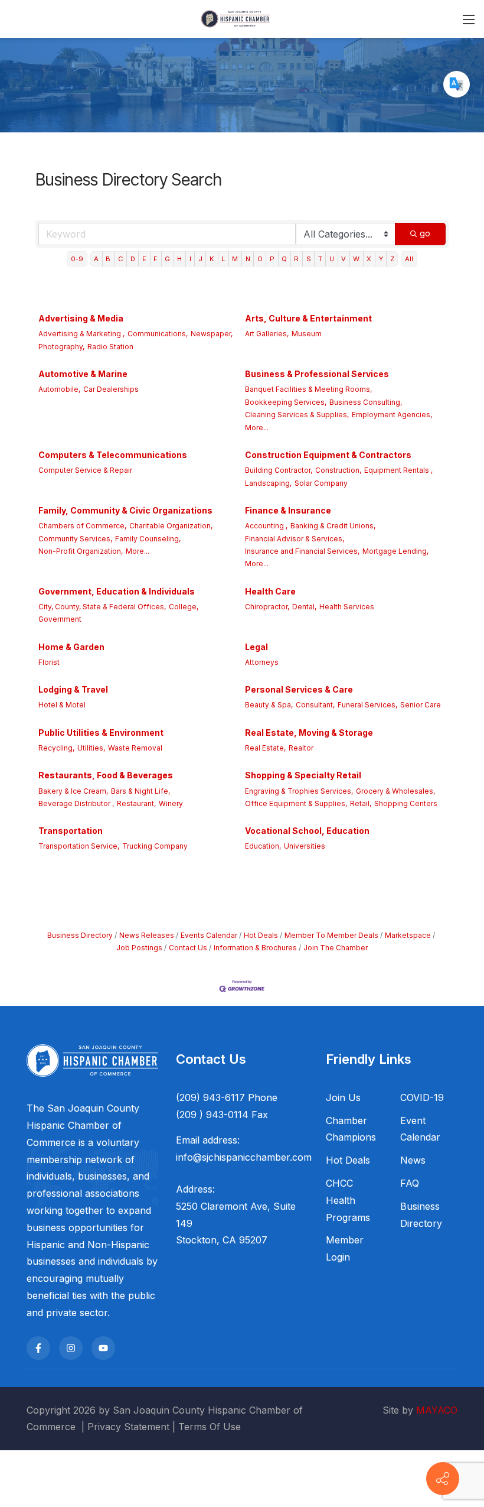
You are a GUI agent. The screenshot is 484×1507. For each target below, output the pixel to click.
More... (257, 427)
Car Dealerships (111, 389)
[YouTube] (103, 1348)
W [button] (356, 259)
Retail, (360, 803)
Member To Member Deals (331, 935)
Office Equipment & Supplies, (296, 803)
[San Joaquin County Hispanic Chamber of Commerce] (236, 18)
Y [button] (381, 259)
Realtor (301, 747)
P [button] (272, 259)
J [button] (200, 259)
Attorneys (262, 662)
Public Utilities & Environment (100, 732)
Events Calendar (209, 935)
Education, (263, 846)
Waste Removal (135, 747)
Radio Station (110, 346)
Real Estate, (265, 747)
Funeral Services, (367, 704)
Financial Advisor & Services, (294, 538)
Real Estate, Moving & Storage (309, 732)
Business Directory (80, 935)
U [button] (331, 259)
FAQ (409, 1183)
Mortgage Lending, (395, 551)
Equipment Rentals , (398, 470)
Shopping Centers (405, 803)
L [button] (223, 259)
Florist (49, 662)
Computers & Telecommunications (112, 455)
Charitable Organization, (170, 525)
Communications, (157, 333)
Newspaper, (212, 333)
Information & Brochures (255, 947)
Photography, (61, 346)
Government (59, 619)
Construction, (338, 470)
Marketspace (408, 935)
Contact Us (188, 947)
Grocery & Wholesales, (395, 791)
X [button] (369, 259)
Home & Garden (71, 647)
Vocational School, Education (307, 831)
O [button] (260, 259)
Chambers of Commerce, (82, 525)
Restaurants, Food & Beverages (105, 775)
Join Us (343, 1097)
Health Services (346, 606)
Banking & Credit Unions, (332, 525)
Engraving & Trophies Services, (299, 791)
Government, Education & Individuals (116, 591)
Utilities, (91, 747)
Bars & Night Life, (140, 791)
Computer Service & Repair (85, 470)
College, (183, 606)
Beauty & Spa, (269, 704)
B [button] (108, 259)
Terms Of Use (209, 1427)
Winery (171, 803)
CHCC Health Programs (348, 1200)
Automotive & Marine (82, 374)
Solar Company (321, 483)
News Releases (146, 935)
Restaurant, (136, 803)
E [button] (144, 259)
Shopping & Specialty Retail (303, 775)
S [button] (308, 259)
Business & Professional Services (317, 374)
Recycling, (56, 747)
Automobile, (59, 389)
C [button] (120, 259)
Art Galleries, (267, 333)
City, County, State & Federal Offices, (102, 606)
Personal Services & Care (299, 689)
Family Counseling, (148, 538)
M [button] (235, 259)
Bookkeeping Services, (285, 402)
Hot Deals (261, 935)
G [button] (167, 259)
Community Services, (75, 538)
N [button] (248, 259)
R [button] (296, 259)
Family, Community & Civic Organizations (125, 510)
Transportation (70, 831)
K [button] (212, 259)
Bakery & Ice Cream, (73, 791)
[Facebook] (38, 1348)
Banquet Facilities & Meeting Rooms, (308, 389)
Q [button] (284, 259)
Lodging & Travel (73, 689)
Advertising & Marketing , (81, 333)
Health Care (270, 591)
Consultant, (315, 704)
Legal (256, 647)
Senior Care (420, 704)
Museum (307, 333)
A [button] (96, 259)
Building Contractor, (278, 470)
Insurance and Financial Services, (302, 551)
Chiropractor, (267, 606)
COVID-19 (422, 1097)
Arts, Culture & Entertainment (308, 318)
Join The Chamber (335, 947)
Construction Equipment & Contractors (328, 455)
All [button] (409, 259)
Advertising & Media (80, 318)
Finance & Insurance (288, 510)
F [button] (155, 259)
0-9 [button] (77, 259)
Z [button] (392, 259)
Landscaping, (268, 483)
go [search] (425, 233)
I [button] (190, 259)
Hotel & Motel (62, 704)
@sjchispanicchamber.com (252, 1157)
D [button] (132, 259)
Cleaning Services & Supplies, (297, 414)
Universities (304, 846)
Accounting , (266, 525)
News (413, 1160)
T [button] (320, 259)
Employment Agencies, (392, 414)
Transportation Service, (78, 846)
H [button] (179, 259)
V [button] (343, 259)
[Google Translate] (456, 84)
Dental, (304, 606)
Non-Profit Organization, (80, 551)
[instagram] (71, 1348)
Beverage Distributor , (76, 803)
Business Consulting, (365, 402)
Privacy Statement (128, 1427)
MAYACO (436, 1410)
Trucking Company (155, 846)
